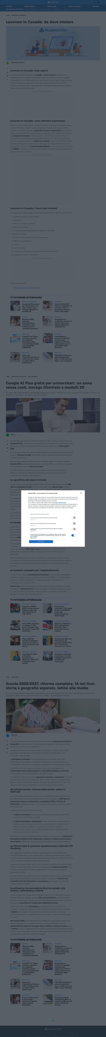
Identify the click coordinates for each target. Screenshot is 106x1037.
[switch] (73, 518)
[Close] (81, 493)
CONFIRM (41, 541)
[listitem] (53, 514)
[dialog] (53, 518)
